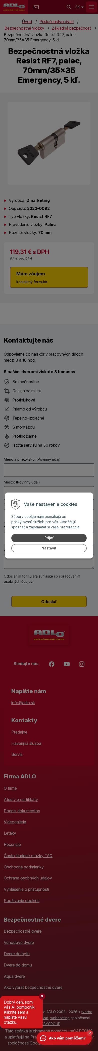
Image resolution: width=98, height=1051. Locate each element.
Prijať (49, 538)
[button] (90, 1033)
